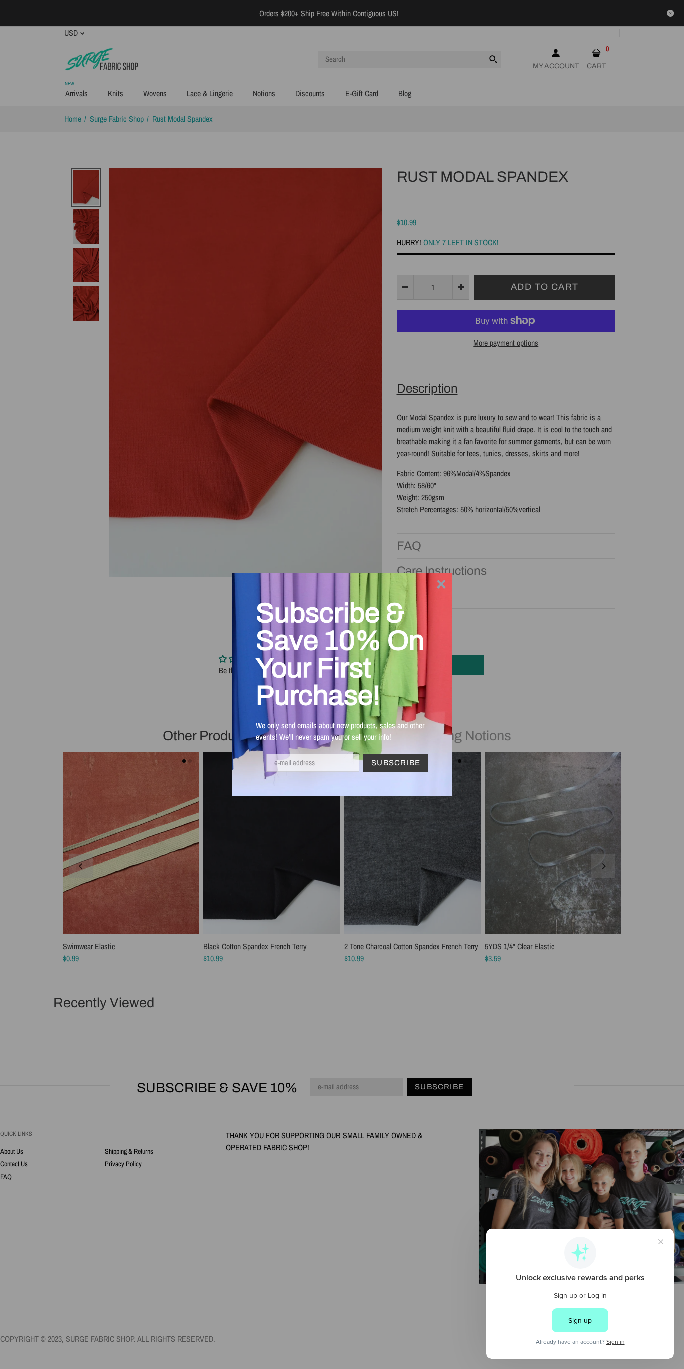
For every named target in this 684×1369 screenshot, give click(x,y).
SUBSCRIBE (395, 763)
